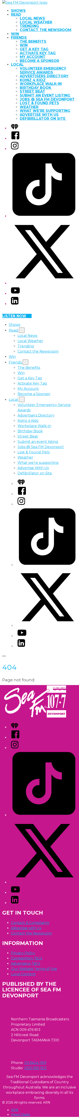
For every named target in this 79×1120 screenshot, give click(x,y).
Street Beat (32, 91)
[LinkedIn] (14, 304)
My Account (32, 57)
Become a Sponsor (39, 61)
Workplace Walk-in (41, 84)
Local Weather (36, 22)
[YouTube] (15, 293)
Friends (19, 37)
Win (15, 34)
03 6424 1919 (35, 1063)
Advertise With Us (39, 115)
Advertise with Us (26, 928)
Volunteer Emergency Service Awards (43, 70)
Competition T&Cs (26, 958)
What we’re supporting (45, 111)
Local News (32, 18)
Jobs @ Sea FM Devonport (47, 99)
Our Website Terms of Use (34, 969)
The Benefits (33, 41)
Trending (29, 26)
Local (17, 64)
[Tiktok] (44, 216)
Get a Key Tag (34, 49)
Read (16, 14)
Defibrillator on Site (43, 119)
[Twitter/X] (44, 283)
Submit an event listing (45, 95)
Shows (18, 11)
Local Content (23, 974)
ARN (14, 1110)
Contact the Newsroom (45, 30)
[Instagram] (14, 149)
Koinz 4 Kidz (33, 80)
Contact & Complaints (30, 923)
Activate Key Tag (38, 53)
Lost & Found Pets (39, 103)
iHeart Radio (20, 1114)
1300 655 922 (35, 1068)
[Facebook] (15, 138)
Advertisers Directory (44, 76)
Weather (29, 107)
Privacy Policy (23, 953)
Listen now (14, 316)
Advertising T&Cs (25, 963)
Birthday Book (35, 88)
